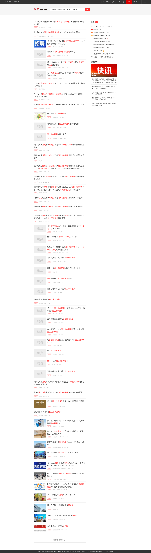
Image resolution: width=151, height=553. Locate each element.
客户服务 (79, 551)
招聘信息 (74, 551)
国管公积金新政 (98, 51)
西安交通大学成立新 (57, 526)
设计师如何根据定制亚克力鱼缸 (63, 452)
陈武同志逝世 (97, 29)
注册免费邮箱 (136, 2)
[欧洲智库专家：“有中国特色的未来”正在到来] (104, 70)
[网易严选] (114, 2)
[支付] (119, 2)
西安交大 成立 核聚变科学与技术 (62, 515)
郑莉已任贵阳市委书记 (100, 38)
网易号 (35, 27)
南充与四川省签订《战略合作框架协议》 (57, 32)
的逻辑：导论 (59, 278)
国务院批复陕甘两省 (60, 319)
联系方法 (69, 551)
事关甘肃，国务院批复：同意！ (64, 268)
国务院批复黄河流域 (47, 299)
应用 (10, 2)
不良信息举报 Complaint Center (95, 551)
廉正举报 (105, 551)
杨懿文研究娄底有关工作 (62, 236)
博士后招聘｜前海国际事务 (60, 505)
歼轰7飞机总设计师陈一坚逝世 (102, 41)
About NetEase (57, 551)
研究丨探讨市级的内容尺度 (63, 124)
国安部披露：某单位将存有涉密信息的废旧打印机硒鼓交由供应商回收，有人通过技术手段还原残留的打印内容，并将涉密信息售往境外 (104, 80)
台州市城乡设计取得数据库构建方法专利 (59, 206)
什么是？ (59, 361)
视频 (49, 365)
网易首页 (5, 2)
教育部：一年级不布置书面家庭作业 (103, 57)
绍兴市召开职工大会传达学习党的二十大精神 (59, 104)
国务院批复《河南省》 (48, 412)
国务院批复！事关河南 (61, 257)
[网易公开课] (108, 2)
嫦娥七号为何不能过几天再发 (101, 48)
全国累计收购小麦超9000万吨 (102, 35)
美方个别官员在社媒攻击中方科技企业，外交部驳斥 (105, 54)
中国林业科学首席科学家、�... (61, 494)
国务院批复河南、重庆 (61, 371)
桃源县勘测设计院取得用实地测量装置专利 (59, 392)
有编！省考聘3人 (61, 51)
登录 (129, 2)
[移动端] (102, 2)
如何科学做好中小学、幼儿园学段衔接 (104, 44)
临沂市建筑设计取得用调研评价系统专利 (59, 197)
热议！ (55, 350)
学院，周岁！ (57, 134)
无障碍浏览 (16, 2)
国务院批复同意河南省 (61, 289)
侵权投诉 (111, 551)
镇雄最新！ (56, 113)
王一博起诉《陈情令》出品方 (101, 32)
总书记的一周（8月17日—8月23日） (104, 26)
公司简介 (64, 551)
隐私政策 (84, 551)
